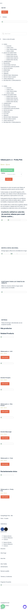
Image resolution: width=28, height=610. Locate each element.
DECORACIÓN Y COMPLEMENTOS (12, 80)
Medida (3, 173)
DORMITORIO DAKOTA (12, 58)
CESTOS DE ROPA (8, 68)
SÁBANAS (5, 74)
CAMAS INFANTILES (8, 79)
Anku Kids (3, 558)
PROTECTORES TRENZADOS (10, 75)
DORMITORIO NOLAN (12, 56)
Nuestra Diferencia (7, 538)
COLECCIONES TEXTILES (9, 65)
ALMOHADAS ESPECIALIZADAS (11, 67)
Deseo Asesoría (8, 170)
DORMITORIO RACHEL (12, 60)
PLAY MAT (6, 72)
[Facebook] (2, 529)
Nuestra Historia (7, 536)
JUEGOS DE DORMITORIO (10, 53)
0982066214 (4, 524)
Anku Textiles (4, 564)
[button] (14, 83)
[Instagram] (6, 529)
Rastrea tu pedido (5, 571)
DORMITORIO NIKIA (11, 55)
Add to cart (8, 179)
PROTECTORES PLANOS (9, 77)
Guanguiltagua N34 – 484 (7, 516)
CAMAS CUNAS (10, 51)
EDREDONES (6, 70)
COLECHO (8, 46)
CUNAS (5, 44)
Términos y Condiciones (6, 577)
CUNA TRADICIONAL (11, 49)
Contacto (5, 540)
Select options (5, 357)
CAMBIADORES (7, 61)
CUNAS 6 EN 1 (9, 48)
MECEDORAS (6, 63)
